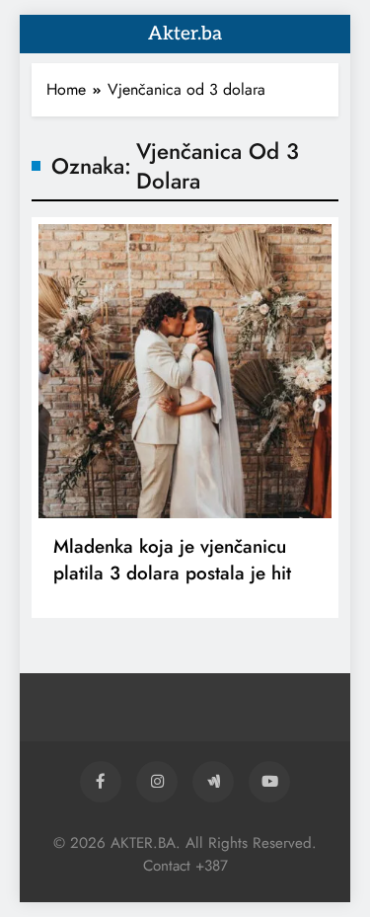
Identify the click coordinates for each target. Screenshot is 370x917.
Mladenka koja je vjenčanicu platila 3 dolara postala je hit (172, 559)
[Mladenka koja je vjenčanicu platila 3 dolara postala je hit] (185, 371)
